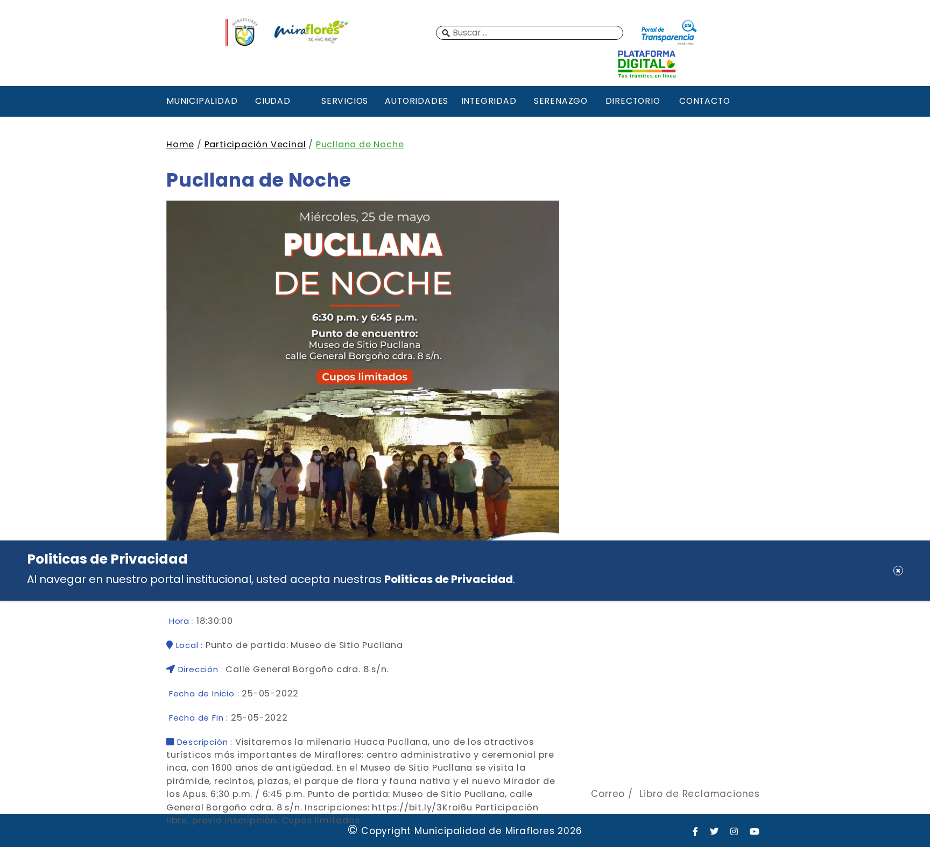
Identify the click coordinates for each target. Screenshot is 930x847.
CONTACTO (704, 100)
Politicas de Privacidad (448, 579)
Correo (608, 793)
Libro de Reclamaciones (699, 793)
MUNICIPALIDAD (200, 100)
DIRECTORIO (632, 100)
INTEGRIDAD (489, 100)
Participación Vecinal (255, 144)
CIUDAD (273, 100)
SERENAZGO (561, 100)
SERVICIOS (344, 100)
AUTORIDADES (416, 100)
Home (180, 144)
